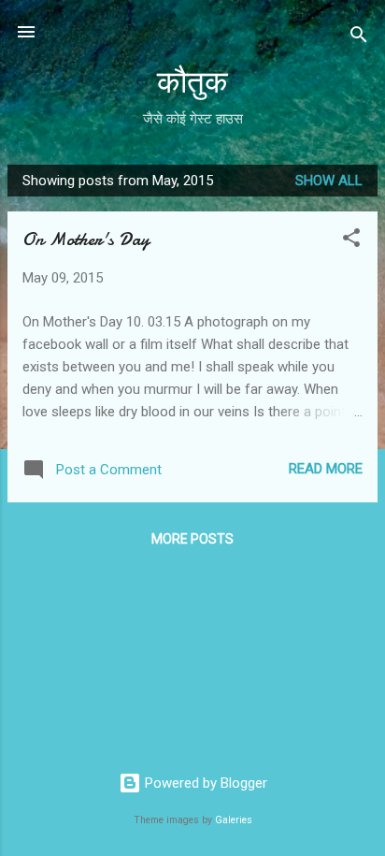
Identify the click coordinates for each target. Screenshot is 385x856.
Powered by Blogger (204, 783)
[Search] (359, 37)
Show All (329, 180)
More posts (192, 538)
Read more (326, 468)
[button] (351, 240)
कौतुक (192, 83)
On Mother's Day (86, 239)
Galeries (233, 820)
